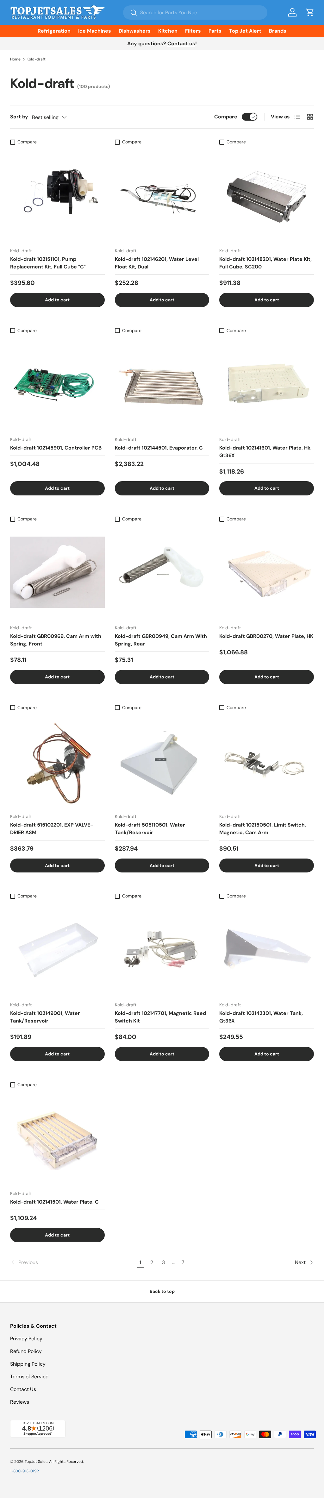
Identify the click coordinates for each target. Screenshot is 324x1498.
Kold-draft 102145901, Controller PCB (56, 447)
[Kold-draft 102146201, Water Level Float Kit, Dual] (162, 195)
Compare (225, 116)
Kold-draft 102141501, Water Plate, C (54, 1202)
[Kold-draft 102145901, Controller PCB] (57, 384)
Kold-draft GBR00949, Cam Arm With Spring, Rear (161, 640)
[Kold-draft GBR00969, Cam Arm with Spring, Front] (57, 572)
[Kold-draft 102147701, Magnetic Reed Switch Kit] (162, 949)
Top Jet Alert (245, 31)
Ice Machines (94, 31)
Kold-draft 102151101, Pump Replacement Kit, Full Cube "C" (48, 263)
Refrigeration (54, 31)
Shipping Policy (28, 1364)
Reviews (19, 1402)
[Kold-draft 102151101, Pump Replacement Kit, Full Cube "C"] (57, 195)
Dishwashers (135, 31)
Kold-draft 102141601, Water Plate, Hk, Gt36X (265, 451)
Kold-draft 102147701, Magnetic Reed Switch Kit (160, 1017)
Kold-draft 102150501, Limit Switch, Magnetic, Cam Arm (262, 828)
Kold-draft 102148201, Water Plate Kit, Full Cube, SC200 (265, 263)
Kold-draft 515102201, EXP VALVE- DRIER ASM (51, 828)
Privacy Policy (26, 1338)
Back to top (162, 1291)
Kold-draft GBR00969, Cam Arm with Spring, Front (55, 640)
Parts (215, 31)
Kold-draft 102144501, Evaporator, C (159, 447)
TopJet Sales (36, 1461)
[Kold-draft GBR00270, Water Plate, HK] (266, 572)
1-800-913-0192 (24, 1471)
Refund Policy (26, 1351)
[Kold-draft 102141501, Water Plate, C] (57, 1138)
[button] (310, 12)
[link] (72, 1262)
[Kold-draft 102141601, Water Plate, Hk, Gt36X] (266, 384)
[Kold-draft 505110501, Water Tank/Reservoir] (162, 761)
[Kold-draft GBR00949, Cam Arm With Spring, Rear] (162, 572)
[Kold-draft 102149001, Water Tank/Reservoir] (57, 949)
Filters (193, 31)
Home (15, 59)
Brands (277, 31)
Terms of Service (29, 1376)
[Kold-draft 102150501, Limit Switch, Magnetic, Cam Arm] (266, 761)
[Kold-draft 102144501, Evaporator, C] (162, 384)
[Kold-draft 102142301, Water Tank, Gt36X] (266, 949)
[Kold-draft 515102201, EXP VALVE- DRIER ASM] (57, 761)
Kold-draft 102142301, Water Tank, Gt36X (261, 1017)
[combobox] (195, 12)
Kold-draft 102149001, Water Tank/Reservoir (45, 1017)
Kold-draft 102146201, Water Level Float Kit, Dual (157, 263)
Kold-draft (36, 59)
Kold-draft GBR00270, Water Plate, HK (266, 636)
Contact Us (23, 1389)
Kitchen (168, 31)
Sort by (19, 116)
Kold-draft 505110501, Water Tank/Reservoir (150, 828)
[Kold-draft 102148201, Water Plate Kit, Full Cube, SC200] (266, 195)
